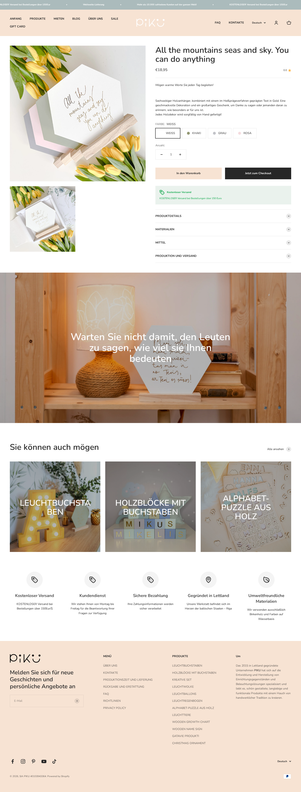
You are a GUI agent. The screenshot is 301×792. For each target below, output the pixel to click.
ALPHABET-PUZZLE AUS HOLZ (193, 708)
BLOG (76, 19)
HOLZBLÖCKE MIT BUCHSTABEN (194, 673)
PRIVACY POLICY (114, 708)
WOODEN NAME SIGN (187, 729)
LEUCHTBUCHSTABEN (187, 666)
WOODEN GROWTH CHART (191, 722)
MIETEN (59, 19)
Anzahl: (160, 145)
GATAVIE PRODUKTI (185, 736)
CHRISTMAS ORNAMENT (189, 743)
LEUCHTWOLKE (183, 687)
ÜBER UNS (95, 19)
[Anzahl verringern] (161, 154)
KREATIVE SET (181, 680)
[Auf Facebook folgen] (12, 761)
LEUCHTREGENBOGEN (187, 701)
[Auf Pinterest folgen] (33, 761)
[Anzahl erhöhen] (180, 154)
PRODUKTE (37, 19)
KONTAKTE (236, 23)
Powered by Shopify (58, 776)
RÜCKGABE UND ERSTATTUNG (123, 687)
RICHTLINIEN (112, 701)
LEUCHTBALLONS (184, 694)
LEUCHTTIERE (181, 715)
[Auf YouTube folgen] (44, 761)
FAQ (218, 23)
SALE (114, 19)
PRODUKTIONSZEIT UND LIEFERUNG (128, 680)
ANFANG (16, 19)
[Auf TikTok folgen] (54, 761)
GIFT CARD (17, 26)
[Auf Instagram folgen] (23, 761)
